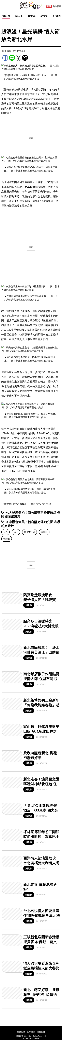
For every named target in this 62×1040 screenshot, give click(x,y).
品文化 (44, 16)
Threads (18, 58)
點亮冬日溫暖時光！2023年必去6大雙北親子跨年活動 (41, 626)
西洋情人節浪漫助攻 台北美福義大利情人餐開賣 (41, 862)
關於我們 (21, 1032)
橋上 (16, 532)
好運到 (57, 16)
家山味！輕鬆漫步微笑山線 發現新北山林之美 (41, 731)
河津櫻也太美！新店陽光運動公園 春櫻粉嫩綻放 (30, 524)
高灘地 (44, 532)
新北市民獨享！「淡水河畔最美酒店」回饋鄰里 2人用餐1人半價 (41, 652)
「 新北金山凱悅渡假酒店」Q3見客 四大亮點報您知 (40, 810)
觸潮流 (32, 16)
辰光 (5, 532)
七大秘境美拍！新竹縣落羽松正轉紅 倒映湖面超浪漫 (30, 514)
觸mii (31, 5)
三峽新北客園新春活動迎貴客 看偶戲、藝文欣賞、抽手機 (41, 941)
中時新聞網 (53, 6)
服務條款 (31, 1032)
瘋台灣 (6, 16)
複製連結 (25, 58)
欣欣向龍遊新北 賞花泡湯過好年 (40, 755)
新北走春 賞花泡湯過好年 (40, 887)
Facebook (5, 58)
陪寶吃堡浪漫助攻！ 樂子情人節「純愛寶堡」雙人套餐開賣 (39, 599)
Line (12, 58)
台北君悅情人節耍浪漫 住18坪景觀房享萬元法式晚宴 (41, 915)
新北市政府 (29, 532)
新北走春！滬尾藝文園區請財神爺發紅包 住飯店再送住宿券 (41, 783)
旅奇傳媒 (6, 51)
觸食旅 (29, 605)
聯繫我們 (41, 1032)
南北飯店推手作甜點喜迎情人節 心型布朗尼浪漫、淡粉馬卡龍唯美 (41, 678)
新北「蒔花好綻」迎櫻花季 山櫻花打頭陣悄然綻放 (41, 994)
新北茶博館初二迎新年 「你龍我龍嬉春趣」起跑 (41, 705)
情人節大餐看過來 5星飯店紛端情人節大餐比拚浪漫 (41, 968)
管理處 (6, 538)
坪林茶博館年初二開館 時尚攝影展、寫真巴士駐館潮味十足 (41, 836)
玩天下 (19, 16)
